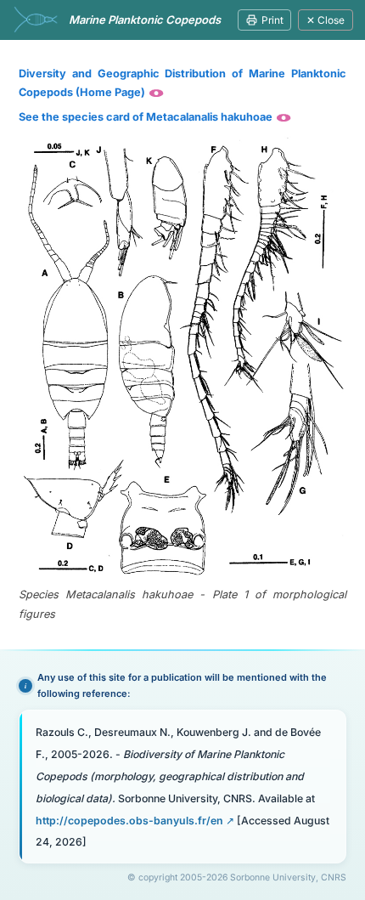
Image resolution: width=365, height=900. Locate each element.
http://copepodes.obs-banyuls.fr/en (129, 820)
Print (272, 20)
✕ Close (325, 20)
